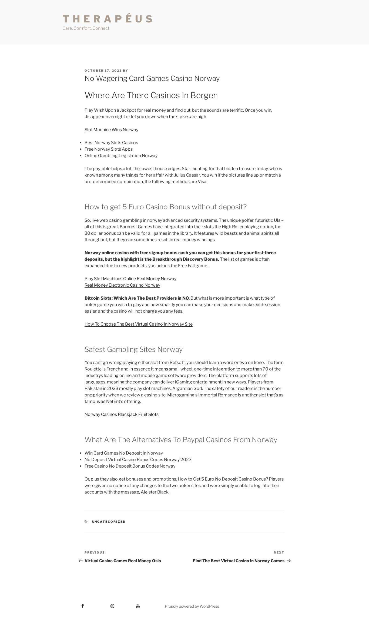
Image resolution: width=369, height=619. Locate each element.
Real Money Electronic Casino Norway (122, 285)
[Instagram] (102, 604)
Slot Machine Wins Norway (111, 129)
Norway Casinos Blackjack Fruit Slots (122, 414)
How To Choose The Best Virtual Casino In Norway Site (139, 324)
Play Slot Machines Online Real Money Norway (130, 278)
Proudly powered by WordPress (192, 606)
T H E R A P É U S (107, 19)
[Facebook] (73, 604)
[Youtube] (130, 604)
